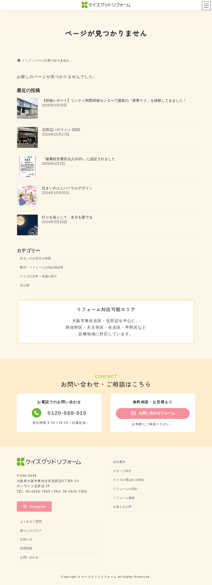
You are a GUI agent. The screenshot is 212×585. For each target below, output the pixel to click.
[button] (153, 413)
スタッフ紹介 (122, 471)
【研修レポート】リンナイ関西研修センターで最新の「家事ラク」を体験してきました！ (114, 100)
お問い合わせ (29, 557)
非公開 (24, 285)
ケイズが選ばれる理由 (128, 480)
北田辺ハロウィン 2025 (61, 130)
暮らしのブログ (31, 530)
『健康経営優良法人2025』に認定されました (78, 159)
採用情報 (26, 548)
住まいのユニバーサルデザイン (67, 188)
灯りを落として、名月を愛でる (67, 217)
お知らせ (26, 539)
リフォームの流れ (125, 489)
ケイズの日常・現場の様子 (38, 276)
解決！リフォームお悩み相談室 (41, 267)
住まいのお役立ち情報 (35, 258)
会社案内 (119, 462)
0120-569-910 (67, 413)
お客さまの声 (122, 507)
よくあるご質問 (31, 521)
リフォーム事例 (124, 498)
